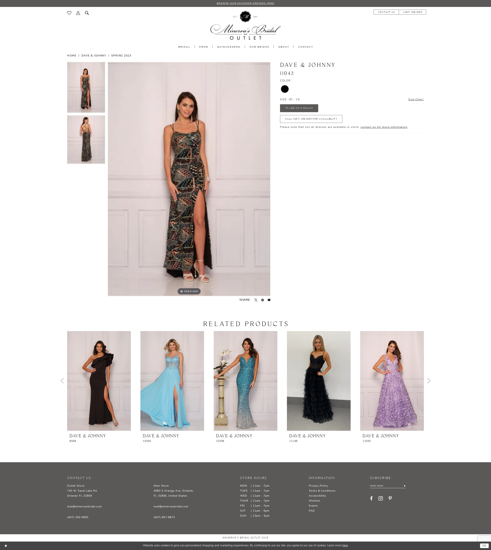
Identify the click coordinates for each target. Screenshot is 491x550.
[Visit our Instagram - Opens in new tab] (380, 498)
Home (71, 55)
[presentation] (99, 381)
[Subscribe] (404, 486)
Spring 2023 (121, 55)
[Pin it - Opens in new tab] (262, 300)
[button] (78, 13)
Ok (484, 545)
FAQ (312, 510)
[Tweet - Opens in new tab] (255, 300)
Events (313, 505)
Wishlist (314, 500)
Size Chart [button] (416, 99)
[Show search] (87, 13)
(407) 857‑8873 (164, 517)
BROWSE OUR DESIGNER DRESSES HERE (245, 3)
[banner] (245, 25)
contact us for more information (384, 127)
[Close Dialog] (5, 546)
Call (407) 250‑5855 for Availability (311, 119)
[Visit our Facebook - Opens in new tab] (371, 498)
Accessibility (317, 496)
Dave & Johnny (94, 55)
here (345, 545)
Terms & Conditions (322, 491)
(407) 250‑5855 (77, 517)
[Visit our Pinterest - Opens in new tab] (390, 498)
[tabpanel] (86, 88)
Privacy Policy (318, 486)
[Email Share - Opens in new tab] (269, 300)
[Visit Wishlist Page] (69, 13)
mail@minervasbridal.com (84, 506)
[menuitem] (69, 13)
